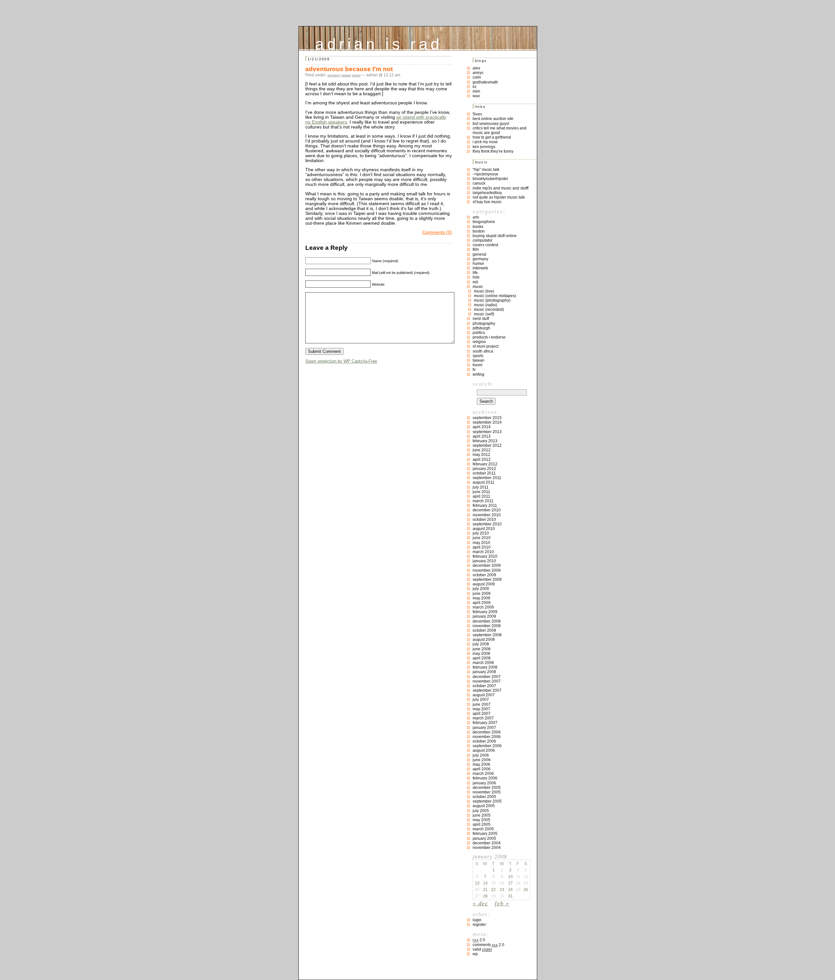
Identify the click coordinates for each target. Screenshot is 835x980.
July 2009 (481, 588)
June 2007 (482, 704)
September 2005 (487, 801)
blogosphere (484, 221)
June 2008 (482, 649)
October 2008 (484, 630)
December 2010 (487, 510)
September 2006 (487, 746)
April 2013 (482, 436)
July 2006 (481, 755)
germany (334, 75)
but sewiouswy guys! (491, 123)
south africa (483, 351)
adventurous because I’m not (349, 69)
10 (510, 876)
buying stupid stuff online (495, 236)
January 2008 (484, 672)
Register (479, 924)
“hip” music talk (486, 169)
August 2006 (484, 750)
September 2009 (487, 579)
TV (474, 369)
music (478, 286)
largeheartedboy (487, 192)
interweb (480, 268)
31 (510, 896)
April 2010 (482, 547)
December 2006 (487, 732)
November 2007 (487, 681)
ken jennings (484, 146)
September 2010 (487, 524)
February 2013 (485, 441)
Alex (476, 68)
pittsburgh (481, 328)
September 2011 (487, 477)
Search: (483, 384)
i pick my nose (485, 142)
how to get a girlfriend (492, 137)
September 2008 (487, 635)
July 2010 (481, 533)
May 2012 (481, 454)
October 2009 (484, 575)
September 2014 (487, 422)
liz (475, 86)
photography (484, 323)
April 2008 (482, 658)
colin (477, 77)
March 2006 (483, 773)
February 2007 (485, 722)
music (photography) (492, 300)
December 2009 (487, 565)
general (479, 254)
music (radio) (485, 305)
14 (485, 883)
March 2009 (483, 607)
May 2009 (481, 598)
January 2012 (484, 468)
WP (475, 954)
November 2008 (487, 626)
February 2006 (485, 778)
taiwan (346, 75)
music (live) (484, 291)
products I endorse (489, 337)
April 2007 (482, 713)
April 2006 (482, 769)
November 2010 (487, 515)
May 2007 (481, 709)
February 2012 (485, 464)
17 (510, 883)
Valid (482, 949)
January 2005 (484, 838)
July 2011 (481, 487)
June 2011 (481, 492)
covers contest (485, 245)
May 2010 (481, 542)
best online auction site (493, 118)
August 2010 (484, 528)
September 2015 (487, 417)
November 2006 (487, 736)
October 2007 (484, 686)
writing (478, 374)
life (475, 272)
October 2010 (484, 519)
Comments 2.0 (488, 944)
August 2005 (484, 806)
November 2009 (487, 570)
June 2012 (482, 450)
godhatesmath (485, 82)
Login (477, 920)
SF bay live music (487, 202)
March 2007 (483, 718)
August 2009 (484, 584)
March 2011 (483, 501)
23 (502, 889)
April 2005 (482, 824)
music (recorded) (489, 309)
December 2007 (487, 676)
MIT (475, 282)
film (476, 249)
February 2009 (485, 612)
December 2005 (487, 787)
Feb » (502, 903)
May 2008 (481, 653)
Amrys (478, 72)
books (478, 226)
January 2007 (484, 727)
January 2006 (484, 783)
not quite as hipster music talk (499, 197)
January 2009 (484, 616)
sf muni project (485, 346)
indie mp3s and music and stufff (500, 188)
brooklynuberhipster (490, 178)
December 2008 (487, 621)
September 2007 (487, 690)
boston (479, 231)
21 (485, 889)
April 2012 (482, 459)
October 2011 (484, 473)
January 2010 (484, 561)
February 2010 (485, 556)
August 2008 (484, 639)
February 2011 (485, 505)
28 (485, 896)
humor (478, 263)
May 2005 (481, 820)
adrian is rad (379, 43)
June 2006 (482, 760)
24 (510, 889)
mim (476, 91)
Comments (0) (437, 232)
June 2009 (482, 593)
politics (479, 332)
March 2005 (483, 829)
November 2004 (487, 847)
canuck (479, 183)
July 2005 (481, 810)
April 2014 (482, 427)
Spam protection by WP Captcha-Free (341, 361)
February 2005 (485, 833)
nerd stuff (481, 318)
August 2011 (483, 482)
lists (476, 277)
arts (476, 217)
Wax (476, 96)
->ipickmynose (485, 174)
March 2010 (483, 552)
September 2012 (487, 445)
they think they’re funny (493, 151)
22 (493, 889)
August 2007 (484, 695)
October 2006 (484, 741)
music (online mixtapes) (495, 296)
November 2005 (487, 792)
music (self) (484, 314)
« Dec (480, 903)
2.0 (479, 940)
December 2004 (487, 843)
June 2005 (482, 815)
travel (356, 75)
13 (477, 883)
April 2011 (481, 496)
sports (478, 356)
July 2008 (481, 644)
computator (483, 240)
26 (526, 889)
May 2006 (481, 764)
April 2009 (482, 602)
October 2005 (484, 796)
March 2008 (483, 662)
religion (479, 341)
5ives (477, 114)
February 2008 (485, 667)
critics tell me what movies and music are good (499, 130)
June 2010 (482, 537)
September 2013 (487, 432)
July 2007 (481, 699)
